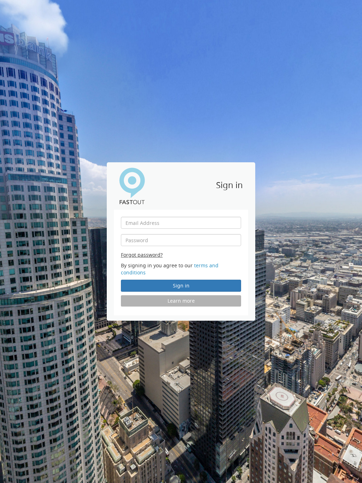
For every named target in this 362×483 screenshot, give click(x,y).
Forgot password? (142, 254)
